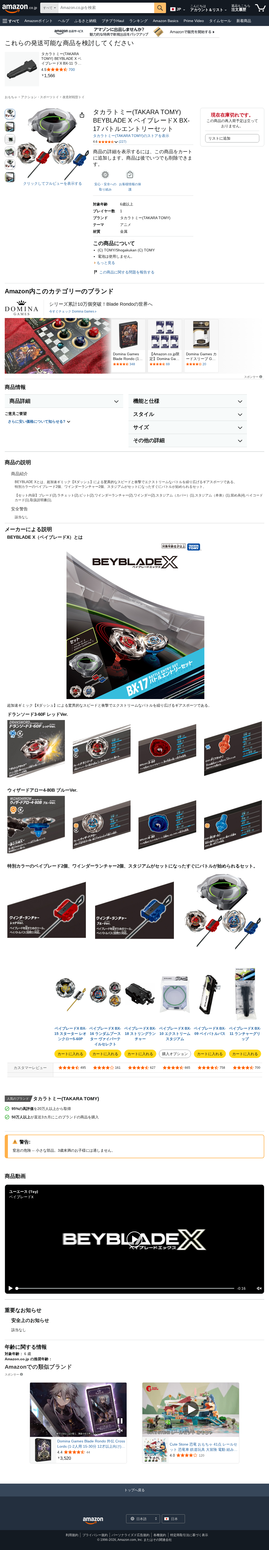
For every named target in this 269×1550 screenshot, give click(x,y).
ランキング (138, 21)
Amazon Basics (165, 21)
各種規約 (159, 1535)
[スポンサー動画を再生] (190, 1410)
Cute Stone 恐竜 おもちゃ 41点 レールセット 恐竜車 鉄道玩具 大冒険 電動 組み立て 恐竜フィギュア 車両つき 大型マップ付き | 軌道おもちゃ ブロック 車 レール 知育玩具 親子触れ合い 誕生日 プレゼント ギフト (203, 1447)
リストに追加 (219, 138)
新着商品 (243, 21)
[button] (11, 21)
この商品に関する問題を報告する (126, 272)
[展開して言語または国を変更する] (184, 9)
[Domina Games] (21, 307)
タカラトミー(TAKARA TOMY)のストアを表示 (131, 136)
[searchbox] (106, 8)
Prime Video (194, 21)
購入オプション (175, 1054)
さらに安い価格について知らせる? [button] (37, 421)
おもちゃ (11, 97)
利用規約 (72, 1535)
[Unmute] (259, 1288)
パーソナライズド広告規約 (130, 1535)
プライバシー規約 (95, 1535)
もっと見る (106, 263)
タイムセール (220, 21)
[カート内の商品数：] (260, 7)
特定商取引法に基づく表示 (189, 1535)
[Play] (9, 1288)
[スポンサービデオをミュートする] (120, 1431)
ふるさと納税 (85, 21)
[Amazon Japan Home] (93, 1521)
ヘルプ (63, 21)
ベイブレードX (21, 1196)
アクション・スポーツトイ (40, 97)
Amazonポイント (38, 21)
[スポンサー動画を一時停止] (120, 1421)
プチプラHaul (113, 21)
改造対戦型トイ (74, 97)
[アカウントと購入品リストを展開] (226, 10)
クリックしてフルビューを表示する (52, 183)
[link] (63, 75)
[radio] (10, 114)
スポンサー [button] (251, 376)
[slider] (125, 1288)
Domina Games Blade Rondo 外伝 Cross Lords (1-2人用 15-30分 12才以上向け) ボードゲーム (91, 1444)
